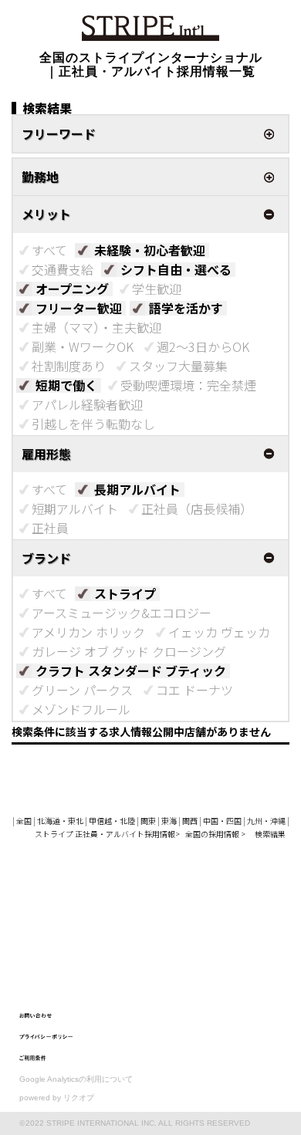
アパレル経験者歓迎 (87, 404)
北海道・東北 (60, 820)
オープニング (72, 288)
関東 (148, 820)
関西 (190, 820)
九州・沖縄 (266, 820)
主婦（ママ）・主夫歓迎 (96, 327)
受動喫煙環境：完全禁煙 (188, 385)
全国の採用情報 (213, 833)
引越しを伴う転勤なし (93, 423)
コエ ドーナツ (194, 690)
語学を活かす (186, 308)
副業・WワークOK (83, 346)
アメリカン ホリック (88, 632)
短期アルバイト (75, 508)
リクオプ (78, 1097)
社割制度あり (69, 365)
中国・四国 (222, 820)
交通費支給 (62, 269)
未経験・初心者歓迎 (149, 250)
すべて (49, 250)
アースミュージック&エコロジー (121, 612)
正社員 (50, 528)
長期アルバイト (137, 489)
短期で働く (66, 385)
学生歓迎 (156, 288)
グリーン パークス (82, 690)
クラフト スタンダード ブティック (131, 670)
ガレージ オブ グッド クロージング (129, 651)
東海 (169, 820)
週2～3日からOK (203, 346)
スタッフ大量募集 (178, 365)
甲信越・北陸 (112, 820)
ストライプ (125, 593)
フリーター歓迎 (79, 308)
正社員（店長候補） (196, 508)
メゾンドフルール (81, 709)
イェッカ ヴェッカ (219, 632)
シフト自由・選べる (176, 269)
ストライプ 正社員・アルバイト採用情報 (105, 833)
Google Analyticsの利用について (76, 1079)
